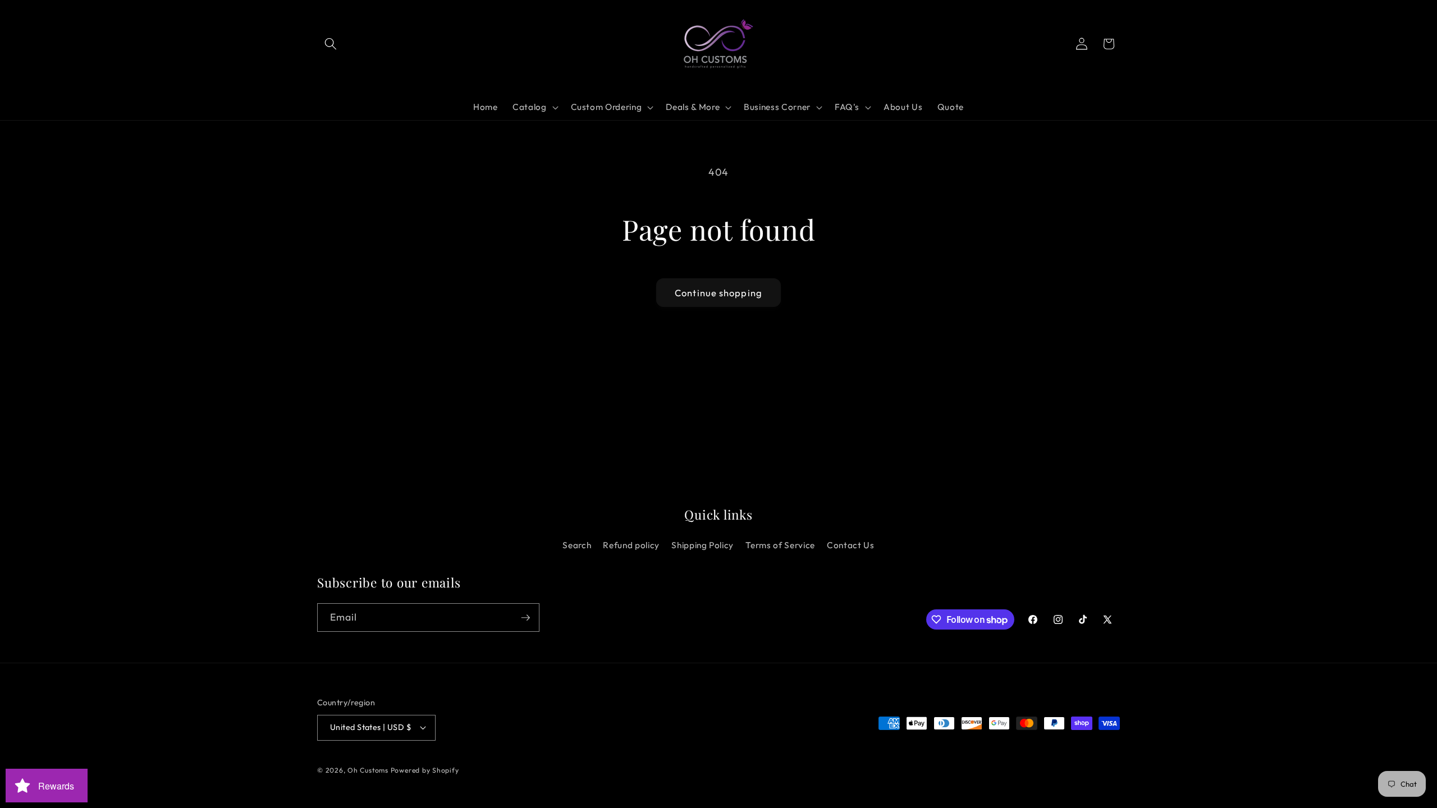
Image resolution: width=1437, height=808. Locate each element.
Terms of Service (780, 545)
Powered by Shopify (425, 770)
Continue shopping (718, 293)
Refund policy (631, 545)
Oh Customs (367, 770)
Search (576, 545)
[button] (330, 43)
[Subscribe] (525, 617)
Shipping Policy (702, 545)
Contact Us (851, 545)
